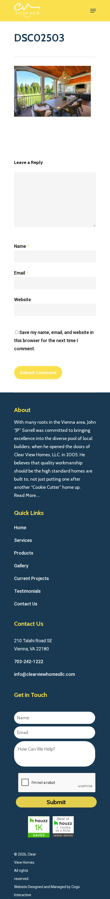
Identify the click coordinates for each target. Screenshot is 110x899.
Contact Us (25, 603)
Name (21, 246)
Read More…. (27, 495)
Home (20, 527)
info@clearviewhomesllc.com (44, 674)
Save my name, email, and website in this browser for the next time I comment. (54, 340)
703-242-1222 (28, 661)
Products (23, 553)
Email (21, 273)
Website (22, 299)
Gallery (21, 565)
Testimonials (27, 591)
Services (23, 540)
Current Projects (31, 578)
